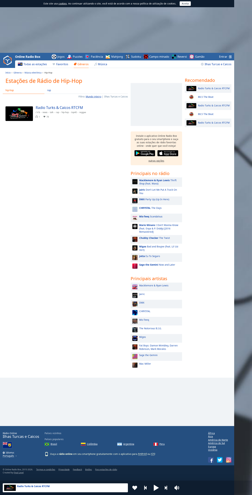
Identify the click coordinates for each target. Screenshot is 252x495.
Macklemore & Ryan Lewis (154, 285)
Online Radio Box (27, 57)
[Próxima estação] (167, 488)
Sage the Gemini (148, 355)
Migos (142, 337)
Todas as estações (35, 64)
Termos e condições (45, 469)
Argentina (128, 444)
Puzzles (78, 57)
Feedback (77, 469)
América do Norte (218, 439)
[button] (156, 488)
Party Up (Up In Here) (154, 199)
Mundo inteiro (93, 96)
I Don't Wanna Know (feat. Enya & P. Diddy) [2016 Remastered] (158, 228)
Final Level (19, 472)
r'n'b (38, 112)
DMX (141, 302)
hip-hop (9, 90)
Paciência (97, 57)
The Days (150, 207)
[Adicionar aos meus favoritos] (135, 488)
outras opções (156, 160)
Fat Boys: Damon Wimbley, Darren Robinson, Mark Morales (158, 347)
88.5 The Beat (205, 96)
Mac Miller (145, 363)
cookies (62, 3)
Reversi (182, 57)
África (211, 433)
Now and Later (157, 264)
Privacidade (64, 469)
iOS (153, 453)
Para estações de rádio (106, 469)
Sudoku (136, 57)
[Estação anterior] (145, 488)
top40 (74, 112)
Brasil (54, 444)
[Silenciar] (178, 488)
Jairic (142, 294)
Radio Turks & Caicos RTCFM (214, 88)
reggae (82, 112)
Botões (88, 469)
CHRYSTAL (144, 311)
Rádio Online (21, 435)
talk (51, 112)
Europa (212, 446)
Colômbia (92, 444)
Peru (162, 444)
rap (49, 90)
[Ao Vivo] (122, 109)
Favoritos (62, 64)
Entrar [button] (223, 57)
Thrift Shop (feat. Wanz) (158, 182)
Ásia (210, 436)
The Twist (154, 238)
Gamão (200, 57)
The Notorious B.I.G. (150, 328)
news (45, 112)
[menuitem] (32, 64)
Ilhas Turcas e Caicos (218, 64)
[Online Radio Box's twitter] (220, 460)
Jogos (61, 57)
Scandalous (151, 216)
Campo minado (159, 57)
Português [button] (8, 456)
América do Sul (216, 443)
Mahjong (117, 57)
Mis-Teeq (144, 319)
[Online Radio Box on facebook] (211, 460)
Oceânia (212, 449)
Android (142, 453)
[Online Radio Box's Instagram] (228, 460)
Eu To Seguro (149, 256)
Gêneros (83, 64)
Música (102, 64)
